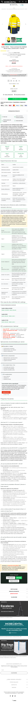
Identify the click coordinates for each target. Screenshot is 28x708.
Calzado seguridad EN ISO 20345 (10, 330)
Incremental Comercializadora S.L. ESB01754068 (14, 693)
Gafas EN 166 (6, 333)
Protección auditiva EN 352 (9, 334)
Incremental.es (10, 2)
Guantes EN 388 (6, 336)
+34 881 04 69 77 (6, 392)
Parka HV (19, 55)
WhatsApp (19, 577)
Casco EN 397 (6, 329)
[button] (3, 50)
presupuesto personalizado (13, 565)
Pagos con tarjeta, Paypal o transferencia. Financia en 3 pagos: (13, 103)
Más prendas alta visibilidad (9, 337)
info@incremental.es (14, 580)
